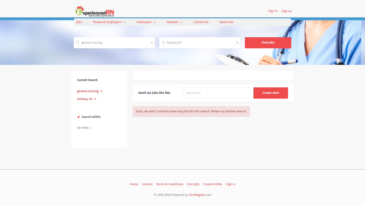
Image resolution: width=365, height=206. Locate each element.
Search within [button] (91, 117)
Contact (147, 184)
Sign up (287, 11)
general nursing (88, 91)
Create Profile (212, 184)
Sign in (273, 11)
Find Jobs (268, 42)
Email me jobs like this (154, 93)
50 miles (83, 128)
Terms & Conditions (169, 184)
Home (134, 184)
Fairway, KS (85, 99)
